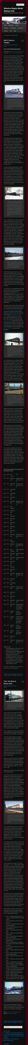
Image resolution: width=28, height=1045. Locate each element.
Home (5, 25)
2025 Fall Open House (8, 1040)
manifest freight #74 (20, 293)
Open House (20, 28)
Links (11, 31)
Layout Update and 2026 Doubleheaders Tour (14, 1034)
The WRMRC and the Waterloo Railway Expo (13, 1032)
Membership (11, 25)
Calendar (6, 31)
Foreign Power (20, 674)
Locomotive (9, 675)
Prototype (14, 675)
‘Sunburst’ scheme (7, 320)
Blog (15, 31)
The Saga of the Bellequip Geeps (16, 53)
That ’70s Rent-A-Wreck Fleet (10, 682)
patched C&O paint (8, 328)
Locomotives (10, 674)
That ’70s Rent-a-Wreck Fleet (17, 51)
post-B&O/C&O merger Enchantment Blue (12, 310)
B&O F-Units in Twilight (9, 41)
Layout (17, 25)
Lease (5, 675)
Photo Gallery (13, 28)
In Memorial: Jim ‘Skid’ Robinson (11, 1039)
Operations (6, 28)
